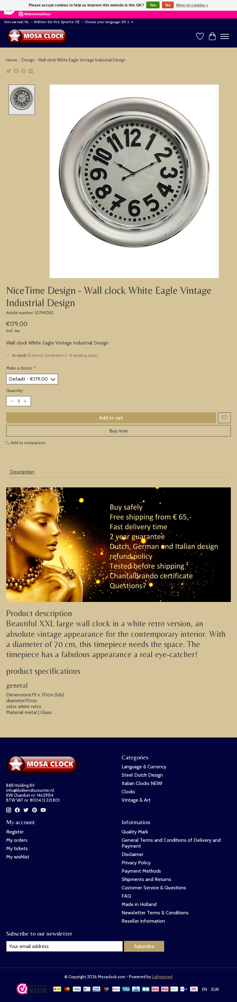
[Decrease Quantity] (12, 401)
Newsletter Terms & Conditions (155, 913)
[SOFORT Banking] (164, 989)
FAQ (126, 896)
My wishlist (17, 857)
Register (15, 832)
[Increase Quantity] (25, 401)
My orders (16, 840)
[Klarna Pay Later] (155, 989)
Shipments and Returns (146, 879)
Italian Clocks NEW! (142, 783)
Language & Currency (144, 767)
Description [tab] (22, 472)
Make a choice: (21, 367)
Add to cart (111, 418)
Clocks (128, 792)
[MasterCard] (67, 989)
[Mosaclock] (38, 36)
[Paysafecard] (174, 989)
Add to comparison (28, 442)
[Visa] (77, 989)
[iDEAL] (57, 989)
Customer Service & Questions (154, 888)
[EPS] (194, 989)
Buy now (118, 431)
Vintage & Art (136, 800)
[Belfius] (116, 989)
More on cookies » (192, 5)
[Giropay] (184, 989)
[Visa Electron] (96, 989)
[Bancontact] (87, 989)
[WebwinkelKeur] (31, 993)
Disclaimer (132, 854)
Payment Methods (141, 871)
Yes (153, 5)
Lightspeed (162, 976)
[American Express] (126, 989)
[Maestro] (106, 989)
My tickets (17, 848)
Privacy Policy (136, 863)
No (167, 5)
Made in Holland (139, 904)
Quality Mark (135, 832)
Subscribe (144, 946)
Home (11, 59)
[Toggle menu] (224, 36)
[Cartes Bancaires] (146, 989)
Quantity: (14, 390)
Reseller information (143, 921)
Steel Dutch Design (142, 775)
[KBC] (136, 989)
